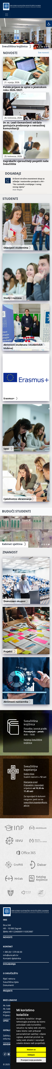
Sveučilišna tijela (11, 982)
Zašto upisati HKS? (13, 544)
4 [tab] (42, 46)
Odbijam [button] (31, 1055)
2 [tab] (37, 46)
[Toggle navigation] (6, 14)
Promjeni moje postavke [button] (31, 1060)
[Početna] (22, 6)
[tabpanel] (26, 34)
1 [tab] (35, 46)
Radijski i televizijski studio (19, 46)
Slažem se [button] (31, 1049)
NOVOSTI (10, 53)
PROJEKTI (7, 990)
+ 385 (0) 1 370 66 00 (12, 952)
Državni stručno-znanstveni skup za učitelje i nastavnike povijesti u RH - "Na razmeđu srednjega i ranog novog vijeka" (29, 182)
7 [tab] (48, 46)
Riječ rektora (9, 978)
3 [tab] (39, 46)
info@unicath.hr (10, 955)
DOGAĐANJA (9, 964)
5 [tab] (44, 46)
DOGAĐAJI (13, 173)
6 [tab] (46, 46)
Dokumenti (8, 985)
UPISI (5, 1020)
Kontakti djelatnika (12, 958)
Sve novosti (43, 52)
